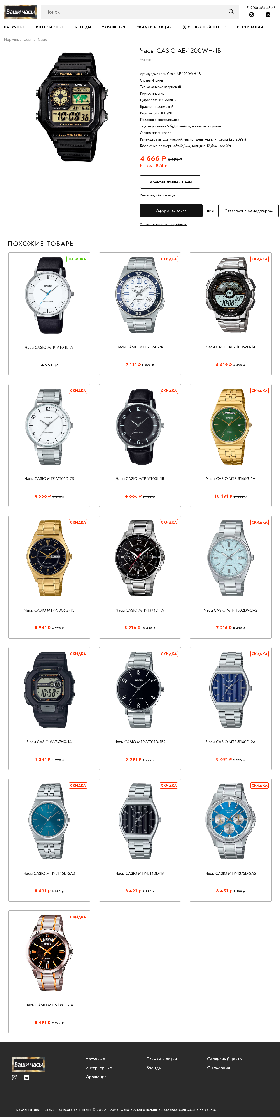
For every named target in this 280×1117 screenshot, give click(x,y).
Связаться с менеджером (248, 209)
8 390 (147, 365)
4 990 (57, 760)
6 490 (238, 365)
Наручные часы (17, 39)
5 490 (57, 497)
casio (42, 39)
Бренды (83, 27)
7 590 (238, 891)
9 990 (238, 760)
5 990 (147, 760)
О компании (250, 27)
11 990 (239, 497)
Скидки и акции (154, 27)
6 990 (57, 628)
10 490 (147, 628)
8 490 (238, 628)
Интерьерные (50, 27)
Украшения (114, 27)
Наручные (14, 27)
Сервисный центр (206, 27)
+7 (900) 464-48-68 (260, 7)
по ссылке (208, 1109)
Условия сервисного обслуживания (163, 224)
